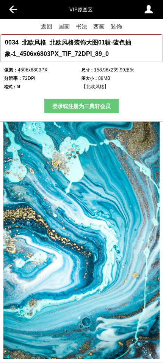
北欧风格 (95, 86)
